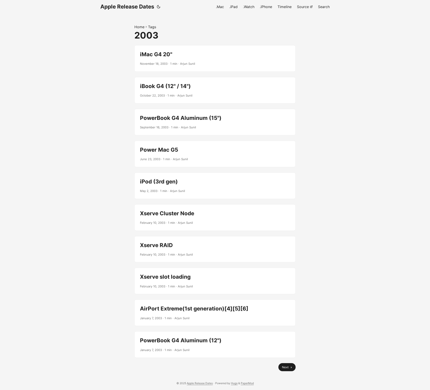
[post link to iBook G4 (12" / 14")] (215, 90)
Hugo (234, 383)
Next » (287, 367)
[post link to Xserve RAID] (215, 249)
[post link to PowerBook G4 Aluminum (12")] (215, 345)
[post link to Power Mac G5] (215, 154)
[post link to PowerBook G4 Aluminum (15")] (215, 122)
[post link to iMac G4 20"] (215, 58)
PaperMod (247, 383)
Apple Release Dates (127, 6)
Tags (152, 27)
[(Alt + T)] (158, 6)
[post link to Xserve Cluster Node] (215, 218)
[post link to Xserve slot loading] (215, 281)
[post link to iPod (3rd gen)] (215, 186)
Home (139, 27)
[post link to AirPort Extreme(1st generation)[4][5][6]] (215, 313)
